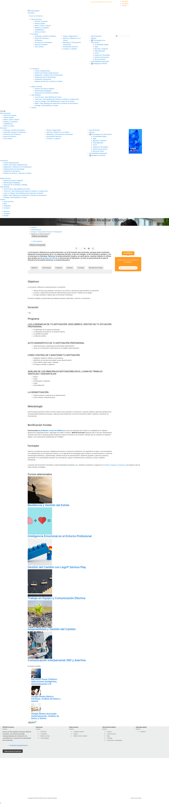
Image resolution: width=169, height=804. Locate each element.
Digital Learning (36, 86)
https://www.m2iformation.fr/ (35, 779)
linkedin (124, 5)
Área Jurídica (39, 47)
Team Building (36, 95)
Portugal (69, 789)
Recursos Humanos (41, 44)
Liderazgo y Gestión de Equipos (45, 36)
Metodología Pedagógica (43, 91)
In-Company (128, 253)
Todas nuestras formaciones (12, 751)
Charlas (33, 107)
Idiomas (93, 38)
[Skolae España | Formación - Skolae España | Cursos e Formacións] (37, 11)
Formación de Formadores (43, 42)
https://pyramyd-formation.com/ (87, 779)
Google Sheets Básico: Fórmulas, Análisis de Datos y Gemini (46, 698)
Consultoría (35, 69)
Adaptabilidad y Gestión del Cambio (52, 629)
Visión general (37, 241)
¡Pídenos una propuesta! (37, 245)
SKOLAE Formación (41, 21)
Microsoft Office (100, 59)
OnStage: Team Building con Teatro (46, 105)
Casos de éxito (111, 734)
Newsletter (104, 2)
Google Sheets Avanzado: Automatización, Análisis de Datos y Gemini (45, 716)
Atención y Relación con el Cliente (57, 132)
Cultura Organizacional (42, 71)
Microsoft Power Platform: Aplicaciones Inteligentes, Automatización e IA (44, 681)
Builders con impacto (42, 28)
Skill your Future (40, 32)
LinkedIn (106, 465)
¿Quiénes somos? (79, 731)
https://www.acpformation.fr (70, 779)
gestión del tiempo (50, 258)
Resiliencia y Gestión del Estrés (48, 505)
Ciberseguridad (100, 51)
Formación (34, 34)
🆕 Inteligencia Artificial (99, 63)
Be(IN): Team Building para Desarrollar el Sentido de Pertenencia (56, 103)
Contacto (110, 2)
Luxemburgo (79, 789)
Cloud (97, 53)
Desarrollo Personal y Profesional (15, 132)
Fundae (109, 731)
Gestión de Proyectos (102, 57)
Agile (96, 47)
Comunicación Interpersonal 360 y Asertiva (57, 660)
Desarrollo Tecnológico (102, 55)
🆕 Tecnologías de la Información (100, 134)
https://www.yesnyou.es (60, 779)
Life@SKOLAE (39, 30)
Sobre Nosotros (36, 19)
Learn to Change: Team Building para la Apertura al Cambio (55, 101)
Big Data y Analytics (101, 49)
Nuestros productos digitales (44, 88)
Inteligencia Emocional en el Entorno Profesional (60, 536)
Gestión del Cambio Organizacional (46, 73)
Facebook (121, 465)
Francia (52, 789)
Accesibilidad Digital (101, 44)
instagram (125, 3)
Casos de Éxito (93, 2)
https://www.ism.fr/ (77, 779)
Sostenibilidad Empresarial (100, 61)
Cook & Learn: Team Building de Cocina (48, 97)
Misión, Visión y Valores (43, 25)
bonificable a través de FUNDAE (51, 430)
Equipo (76, 734)
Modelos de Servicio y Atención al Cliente (49, 81)
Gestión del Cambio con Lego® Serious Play (57, 567)
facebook (125, 1)
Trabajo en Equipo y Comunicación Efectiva (56, 598)
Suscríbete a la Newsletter (114, 740)
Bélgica (60, 789)
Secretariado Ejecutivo (70, 47)
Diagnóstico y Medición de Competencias (49, 75)
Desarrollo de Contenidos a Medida (46, 93)
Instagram (113, 465)
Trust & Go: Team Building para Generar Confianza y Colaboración (57, 99)
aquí (76, 465)
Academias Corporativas (43, 79)
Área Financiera (96, 36)
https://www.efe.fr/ (42, 779)
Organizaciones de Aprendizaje (45, 77)
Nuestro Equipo (40, 23)
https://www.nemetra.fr (100, 779)
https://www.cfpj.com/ (50, 779)
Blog (99, 2)
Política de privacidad (136, 798)
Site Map (109, 738)
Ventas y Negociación (70, 36)
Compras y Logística (70, 49)
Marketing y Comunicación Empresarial (59, 134)
